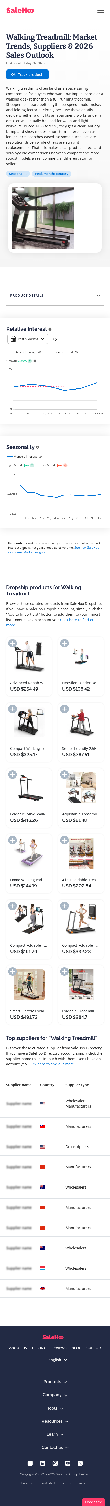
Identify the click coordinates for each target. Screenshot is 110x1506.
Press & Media (47, 1483)
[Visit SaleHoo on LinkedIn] (42, 1462)
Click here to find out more (51, 1064)
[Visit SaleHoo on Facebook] (30, 1462)
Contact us (52, 1447)
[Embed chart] (54, 339)
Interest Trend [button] (63, 352)
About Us (18, 1347)
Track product (30, 74)
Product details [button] (26, 295)
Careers (26, 1483)
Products (52, 1381)
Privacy (80, 1483)
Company (52, 1394)
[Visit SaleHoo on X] (80, 1462)
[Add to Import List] (12, 643)
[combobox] (27, 339)
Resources (52, 1421)
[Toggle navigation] (100, 10)
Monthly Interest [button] (25, 456)
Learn (52, 1434)
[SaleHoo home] (53, 1337)
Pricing (39, 1347)
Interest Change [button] (25, 352)
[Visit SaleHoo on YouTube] (67, 1462)
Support (94, 1347)
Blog (76, 1347)
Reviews (59, 1347)
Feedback (93, 1502)
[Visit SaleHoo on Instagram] (55, 1462)
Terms (66, 1483)
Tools (52, 1408)
